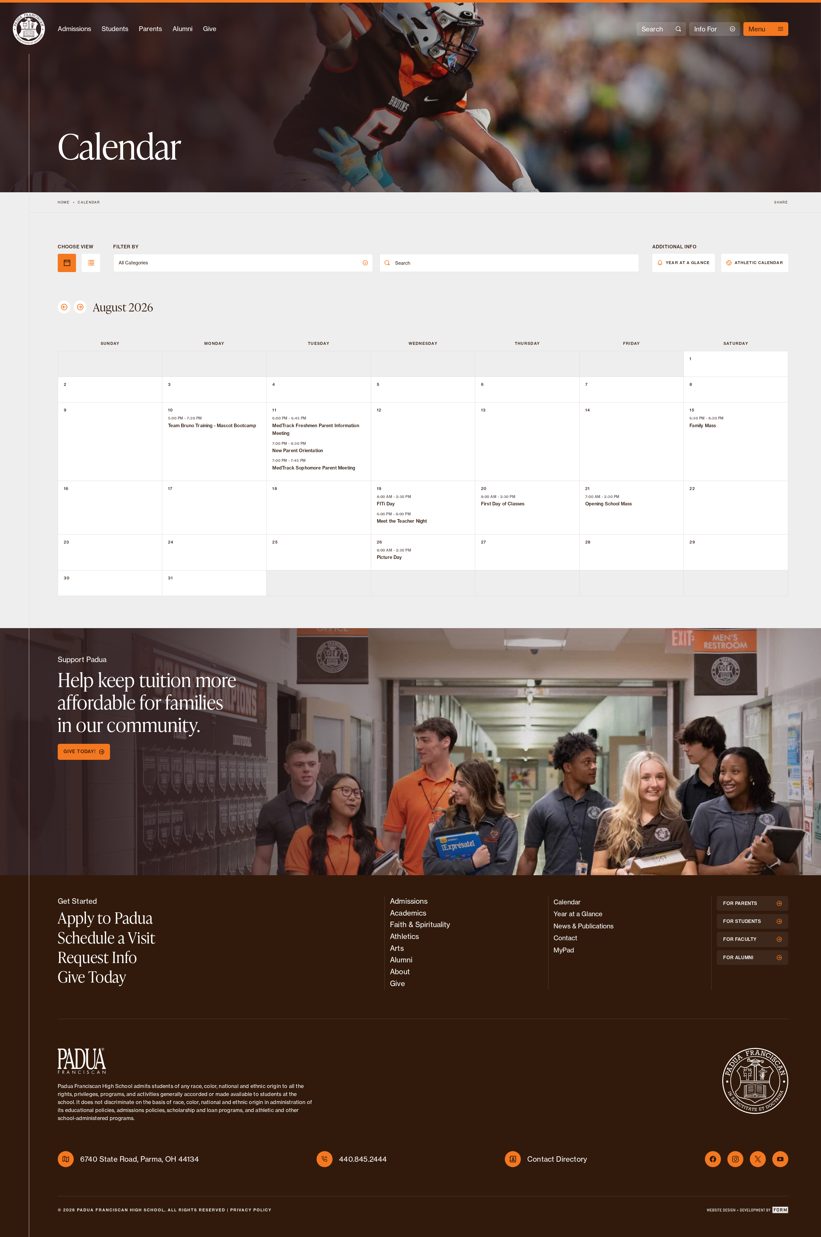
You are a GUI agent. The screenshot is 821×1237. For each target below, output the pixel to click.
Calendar (89, 202)
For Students (742, 921)
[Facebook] (713, 1159)
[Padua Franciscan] (29, 29)
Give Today (92, 976)
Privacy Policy (251, 1210)
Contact (565, 938)
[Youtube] (780, 1159)
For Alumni (738, 957)
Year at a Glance (688, 262)
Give (209, 29)
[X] (758, 1159)
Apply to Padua (105, 917)
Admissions (74, 29)
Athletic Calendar (759, 262)
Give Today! (79, 751)
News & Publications (584, 926)
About (400, 971)
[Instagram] (735, 1159)
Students (115, 29)
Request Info (97, 956)
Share (781, 202)
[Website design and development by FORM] (747, 1211)
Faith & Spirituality (420, 924)
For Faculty (740, 939)
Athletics (404, 936)
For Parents (740, 903)
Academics (408, 913)
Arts (396, 948)
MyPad (564, 950)
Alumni (182, 29)
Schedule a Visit (107, 937)
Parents (150, 29)
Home (64, 202)
